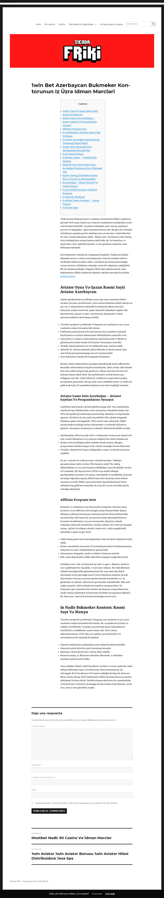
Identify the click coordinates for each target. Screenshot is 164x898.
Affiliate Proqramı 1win (74, 129)
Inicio (38, 24)
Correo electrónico (44, 777)
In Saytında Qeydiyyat (74, 197)
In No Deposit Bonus (73, 154)
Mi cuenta (50, 24)
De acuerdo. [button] (97, 894)
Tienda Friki (15, 881)
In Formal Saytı (70, 207)
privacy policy (67, 276)
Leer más (110, 894)
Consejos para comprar (111, 24)
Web (34, 790)
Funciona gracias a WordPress (35, 881)
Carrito (61, 24)
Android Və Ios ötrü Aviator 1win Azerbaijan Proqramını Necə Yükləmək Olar (82, 168)
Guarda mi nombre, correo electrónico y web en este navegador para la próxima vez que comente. (76, 803)
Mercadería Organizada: (81, 24)
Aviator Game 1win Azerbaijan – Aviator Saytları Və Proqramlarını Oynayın (80, 122)
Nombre (37, 765)
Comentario (39, 726)
